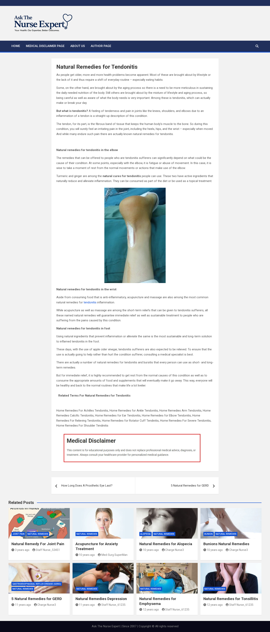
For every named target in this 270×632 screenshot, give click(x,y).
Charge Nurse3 (174, 549)
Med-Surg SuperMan (114, 554)
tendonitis (90, 302)
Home (15, 46)
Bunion (208, 534)
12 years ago (151, 609)
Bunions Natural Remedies (226, 544)
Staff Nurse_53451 (48, 549)
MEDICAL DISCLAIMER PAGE (45, 46)
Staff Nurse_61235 (113, 604)
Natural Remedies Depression (101, 598)
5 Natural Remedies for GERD (190, 485)
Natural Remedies (37, 534)
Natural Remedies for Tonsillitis (230, 598)
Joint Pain (18, 534)
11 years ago (23, 604)
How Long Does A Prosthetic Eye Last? (86, 485)
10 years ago (87, 554)
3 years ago (22, 549)
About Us (77, 46)
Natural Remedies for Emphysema (157, 601)
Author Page (101, 46)
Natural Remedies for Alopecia (165, 544)
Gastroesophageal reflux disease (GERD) (36, 584)
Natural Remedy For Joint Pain (37, 544)
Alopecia (145, 534)
